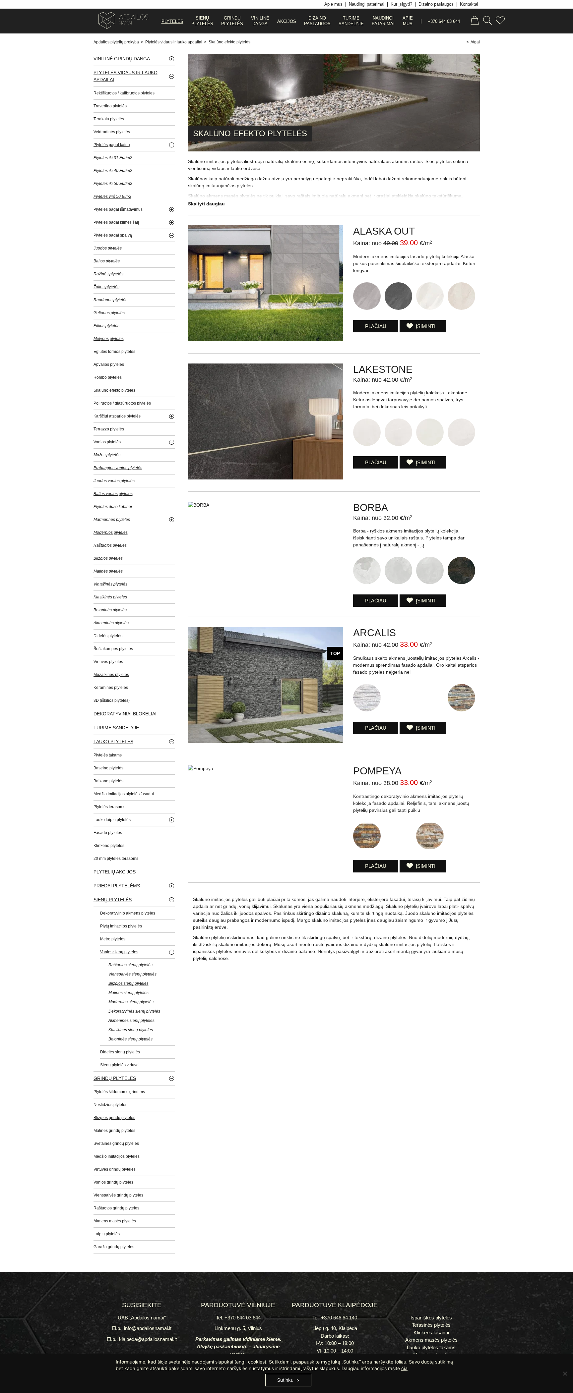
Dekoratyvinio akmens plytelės (127, 913)
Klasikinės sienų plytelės (130, 1030)
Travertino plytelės (110, 106)
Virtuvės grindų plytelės (115, 1169)
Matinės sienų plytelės (128, 992)
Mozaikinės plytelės (111, 674)
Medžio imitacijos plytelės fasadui (124, 794)
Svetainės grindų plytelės (116, 1143)
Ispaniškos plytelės (431, 1317)
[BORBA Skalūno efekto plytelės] (198, 505)
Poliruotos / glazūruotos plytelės (122, 403)
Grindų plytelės (115, 1078)
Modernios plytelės (111, 532)
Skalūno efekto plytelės (229, 42)
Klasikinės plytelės (110, 597)
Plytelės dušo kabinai (113, 506)
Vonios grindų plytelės (113, 1182)
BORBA (370, 507)
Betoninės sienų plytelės (130, 1039)
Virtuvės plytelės (108, 661)
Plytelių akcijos (115, 871)
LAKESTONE (383, 369)
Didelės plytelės (108, 636)
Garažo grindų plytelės (114, 1247)
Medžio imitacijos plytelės (117, 1156)
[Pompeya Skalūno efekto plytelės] (200, 768)
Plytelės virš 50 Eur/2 (112, 196)
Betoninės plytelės (110, 610)
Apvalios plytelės (109, 364)
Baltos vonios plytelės (113, 493)
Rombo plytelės (108, 377)
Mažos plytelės (107, 455)
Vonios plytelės (107, 442)
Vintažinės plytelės (110, 584)
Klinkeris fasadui (431, 1332)
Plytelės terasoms (109, 807)
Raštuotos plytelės (110, 545)
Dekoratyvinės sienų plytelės (134, 1011)
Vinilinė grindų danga (122, 58)
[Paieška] (487, 21)
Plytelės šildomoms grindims (119, 1091)
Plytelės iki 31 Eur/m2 (113, 157)
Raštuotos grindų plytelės (116, 1208)
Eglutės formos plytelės (114, 351)
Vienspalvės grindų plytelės (118, 1195)
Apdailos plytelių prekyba (116, 42)
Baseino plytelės (108, 768)
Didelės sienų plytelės (120, 1052)
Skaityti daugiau (206, 203)
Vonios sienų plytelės (119, 952)
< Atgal (473, 42)
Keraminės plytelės (111, 687)
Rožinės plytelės (108, 274)
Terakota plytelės (109, 119)
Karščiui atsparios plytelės (117, 416)
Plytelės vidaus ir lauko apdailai (173, 42)
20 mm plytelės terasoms (116, 858)
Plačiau (375, 326)
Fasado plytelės (108, 832)
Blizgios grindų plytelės (114, 1117)
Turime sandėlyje (116, 727)
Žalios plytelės (106, 287)
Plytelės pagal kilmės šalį (116, 222)
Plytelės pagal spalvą (113, 235)
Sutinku (285, 1380)
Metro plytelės (112, 939)
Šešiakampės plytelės (113, 648)
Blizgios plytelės (108, 558)
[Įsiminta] (500, 21)
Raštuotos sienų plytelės (130, 965)
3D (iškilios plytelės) (112, 700)
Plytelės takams (108, 755)
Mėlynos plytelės (109, 338)
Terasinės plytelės (431, 1325)
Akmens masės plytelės (115, 1221)
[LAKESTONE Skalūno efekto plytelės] (265, 477)
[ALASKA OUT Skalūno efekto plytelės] (265, 339)
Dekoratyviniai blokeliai (125, 713)
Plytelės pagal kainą (112, 144)
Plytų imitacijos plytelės (121, 926)
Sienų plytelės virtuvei (120, 1065)
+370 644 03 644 (444, 21)
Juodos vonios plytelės (114, 480)
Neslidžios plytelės (110, 1104)
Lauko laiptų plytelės (112, 819)
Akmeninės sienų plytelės (131, 1020)
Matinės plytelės (108, 571)
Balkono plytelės (108, 781)
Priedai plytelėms (117, 885)
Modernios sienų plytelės (131, 1002)
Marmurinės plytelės (112, 519)
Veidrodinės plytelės (112, 132)
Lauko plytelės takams (431, 1347)
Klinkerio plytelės (109, 845)
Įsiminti (424, 326)
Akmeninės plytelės (111, 623)
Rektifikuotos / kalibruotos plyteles (124, 93)
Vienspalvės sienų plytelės (132, 974)
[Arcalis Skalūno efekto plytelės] (265, 741)
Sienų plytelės (113, 899)
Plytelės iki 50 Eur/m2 (113, 183)
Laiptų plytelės (107, 1234)
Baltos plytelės (107, 261)
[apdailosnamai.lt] (121, 21)
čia (404, 1368)
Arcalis (374, 632)
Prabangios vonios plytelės (118, 468)
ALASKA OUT (384, 231)
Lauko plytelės (113, 741)
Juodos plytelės (108, 248)
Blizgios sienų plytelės (128, 983)
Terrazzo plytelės (109, 429)
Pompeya (377, 770)
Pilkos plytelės (106, 325)
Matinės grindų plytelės (114, 1130)
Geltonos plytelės (109, 312)
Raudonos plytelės (110, 300)
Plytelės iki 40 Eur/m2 (113, 170)
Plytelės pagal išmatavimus (118, 209)
